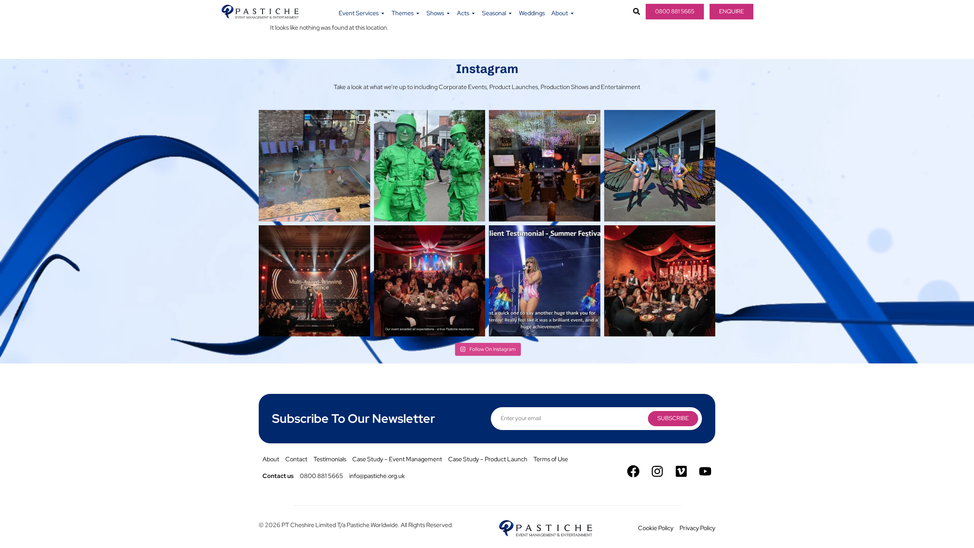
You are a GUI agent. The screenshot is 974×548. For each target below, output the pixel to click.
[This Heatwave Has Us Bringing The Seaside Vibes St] (314, 165)
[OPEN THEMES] (417, 13)
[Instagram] (657, 471)
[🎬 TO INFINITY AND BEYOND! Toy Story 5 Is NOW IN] (429, 165)
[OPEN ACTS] (473, 13)
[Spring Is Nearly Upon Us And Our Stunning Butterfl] (660, 165)
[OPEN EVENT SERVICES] (382, 13)
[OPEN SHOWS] (448, 13)
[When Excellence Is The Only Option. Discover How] (429, 281)
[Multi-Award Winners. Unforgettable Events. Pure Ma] (314, 281)
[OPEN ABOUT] (572, 13)
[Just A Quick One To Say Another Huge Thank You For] (544, 281)
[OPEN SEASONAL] (510, 13)
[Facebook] (633, 471)
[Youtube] (705, 471)
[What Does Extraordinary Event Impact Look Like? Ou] (660, 281)
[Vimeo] (681, 471)
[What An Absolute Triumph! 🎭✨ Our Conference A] (544, 165)
